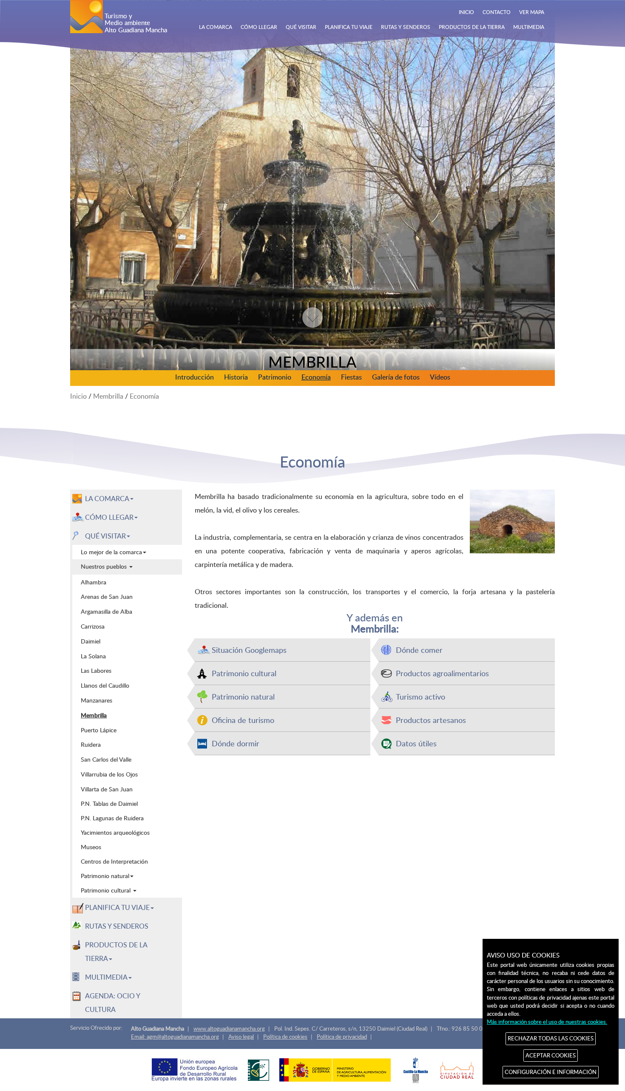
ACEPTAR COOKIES (551, 1055)
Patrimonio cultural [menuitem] (106, 890)
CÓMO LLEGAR (259, 26)
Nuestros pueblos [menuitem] (104, 566)
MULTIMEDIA (528, 26)
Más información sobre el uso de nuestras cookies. (547, 1022)
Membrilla (108, 396)
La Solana (93, 656)
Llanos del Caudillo (105, 685)
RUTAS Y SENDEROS (405, 26)
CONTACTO (497, 12)
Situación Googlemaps (249, 649)
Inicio (78, 396)
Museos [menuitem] (91, 847)
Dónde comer (419, 649)
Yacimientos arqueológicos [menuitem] (115, 832)
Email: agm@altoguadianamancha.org (175, 1036)
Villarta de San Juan (107, 789)
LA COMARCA (215, 26)
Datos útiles (416, 743)
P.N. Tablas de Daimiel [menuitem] (109, 803)
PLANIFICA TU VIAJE (348, 26)
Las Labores (96, 670)
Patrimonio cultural (244, 673)
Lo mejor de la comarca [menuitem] (111, 552)
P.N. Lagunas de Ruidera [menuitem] (112, 818)
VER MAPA (531, 12)
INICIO (466, 12)
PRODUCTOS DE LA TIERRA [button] (116, 951)
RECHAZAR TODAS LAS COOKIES (551, 1038)
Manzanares (96, 700)
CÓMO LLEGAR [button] (109, 517)
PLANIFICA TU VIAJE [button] (117, 907)
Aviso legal (241, 1036)
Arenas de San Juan (107, 596)
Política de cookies (285, 1036)
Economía (316, 377)
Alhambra (93, 582)
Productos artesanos (431, 719)
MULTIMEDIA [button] (106, 977)
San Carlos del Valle (106, 759)
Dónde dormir (235, 743)
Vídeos (440, 377)
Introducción (194, 377)
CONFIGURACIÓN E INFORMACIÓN (551, 1072)
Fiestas (351, 377)
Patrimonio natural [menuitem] (105, 876)
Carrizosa (93, 626)
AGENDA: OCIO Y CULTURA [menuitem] (112, 1002)
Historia (236, 377)
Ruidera (91, 744)
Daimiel (90, 641)
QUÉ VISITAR (301, 26)
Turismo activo (420, 696)
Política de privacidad (342, 1036)
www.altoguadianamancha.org (229, 1028)
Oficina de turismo (243, 719)
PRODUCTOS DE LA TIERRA (472, 26)
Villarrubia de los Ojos (109, 774)
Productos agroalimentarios (442, 673)
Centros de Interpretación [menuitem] (114, 861)
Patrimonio (274, 377)
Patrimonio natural (243, 696)
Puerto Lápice (98, 729)
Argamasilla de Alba (106, 611)
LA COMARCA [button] (107, 498)
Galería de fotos (396, 377)
